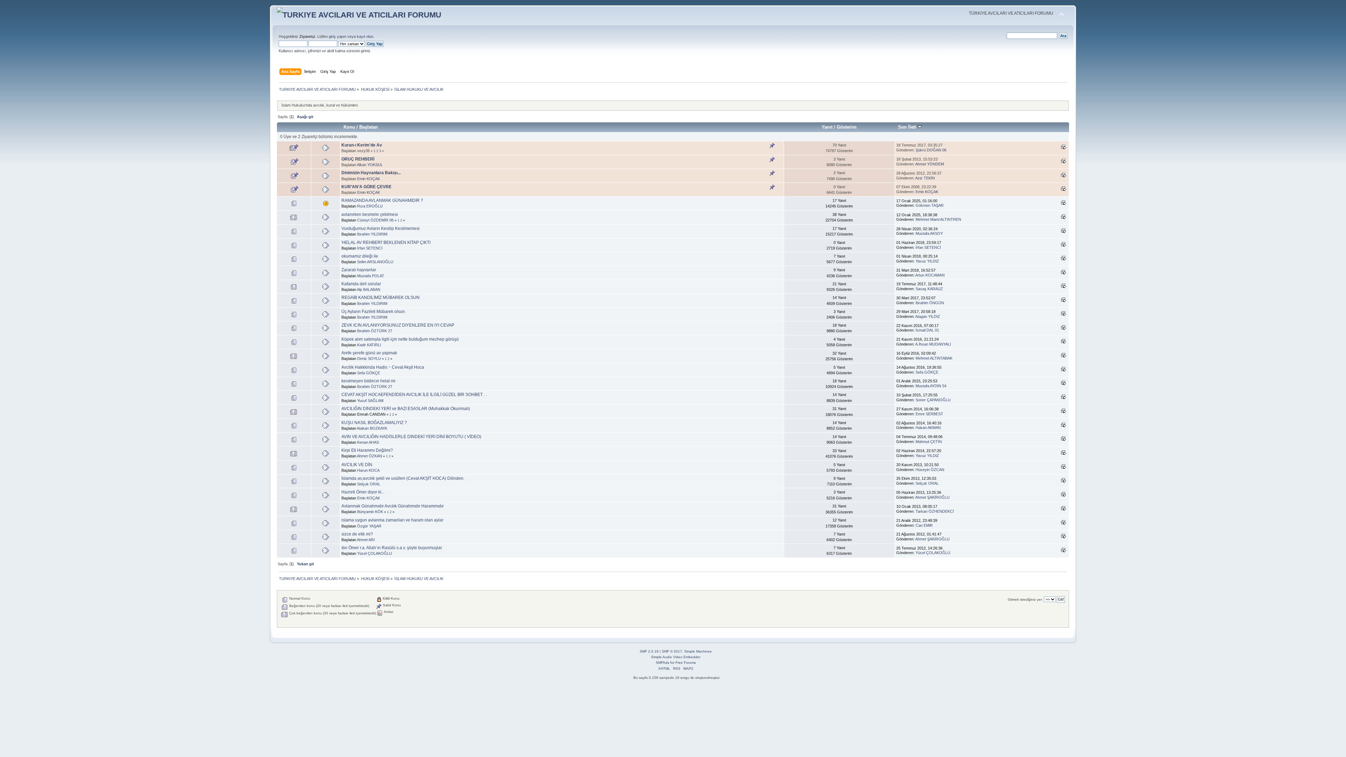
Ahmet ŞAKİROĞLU (932, 497)
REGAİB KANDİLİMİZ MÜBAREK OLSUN (380, 297)
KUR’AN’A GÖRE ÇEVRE (366, 186)
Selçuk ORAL (368, 484)
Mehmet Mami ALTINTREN (938, 219)
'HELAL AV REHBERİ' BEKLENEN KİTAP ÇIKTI (385, 242)
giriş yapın (337, 36)
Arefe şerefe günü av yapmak (369, 352)
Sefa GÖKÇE (368, 373)
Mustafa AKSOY (929, 233)
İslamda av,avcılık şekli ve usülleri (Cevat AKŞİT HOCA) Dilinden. (402, 478)
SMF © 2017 (672, 651)
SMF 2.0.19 (649, 651)
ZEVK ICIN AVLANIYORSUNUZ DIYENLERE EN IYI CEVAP (397, 325)
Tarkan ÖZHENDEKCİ (935, 511)
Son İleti (908, 127)
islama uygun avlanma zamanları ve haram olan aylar (392, 520)
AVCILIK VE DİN (356, 464)
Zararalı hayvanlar (358, 269)
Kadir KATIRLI (369, 345)
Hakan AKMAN (928, 427)
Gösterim (847, 127)
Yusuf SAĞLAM (370, 400)
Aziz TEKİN (925, 178)
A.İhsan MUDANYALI (933, 344)
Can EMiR (924, 525)
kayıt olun (365, 36)
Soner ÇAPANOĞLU (933, 400)
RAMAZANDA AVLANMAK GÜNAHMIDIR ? (382, 200)
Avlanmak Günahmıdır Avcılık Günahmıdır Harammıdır (392, 506)
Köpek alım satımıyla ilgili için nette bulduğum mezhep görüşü (400, 339)
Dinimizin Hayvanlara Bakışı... (371, 172)
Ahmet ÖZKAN (369, 456)
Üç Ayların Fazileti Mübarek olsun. (373, 311)
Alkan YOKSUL (370, 165)
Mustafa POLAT (370, 276)
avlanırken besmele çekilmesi (369, 214)
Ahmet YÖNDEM (929, 164)
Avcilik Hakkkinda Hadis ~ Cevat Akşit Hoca (382, 367)
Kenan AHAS (368, 442)
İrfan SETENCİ (369, 248)
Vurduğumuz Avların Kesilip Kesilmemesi (380, 228)
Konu (349, 127)
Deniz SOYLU (369, 358)
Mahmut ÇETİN (929, 441)
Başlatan (368, 127)
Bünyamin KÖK (370, 512)
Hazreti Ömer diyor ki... (363, 492)
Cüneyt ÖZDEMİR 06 (375, 220)
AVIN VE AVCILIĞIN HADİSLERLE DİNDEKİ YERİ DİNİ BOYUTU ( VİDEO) (411, 436)
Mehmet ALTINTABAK (934, 358)
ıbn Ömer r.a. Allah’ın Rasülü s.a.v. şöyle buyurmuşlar (391, 547)
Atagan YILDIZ (927, 316)
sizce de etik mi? (357, 534)
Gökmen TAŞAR (930, 205)
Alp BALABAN (368, 289)
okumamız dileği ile (359, 256)
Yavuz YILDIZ (927, 261)
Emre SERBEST (929, 414)
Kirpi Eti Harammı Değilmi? (367, 450)
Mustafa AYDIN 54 (931, 386)
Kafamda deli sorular (361, 283)
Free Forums (685, 662)
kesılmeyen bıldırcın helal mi (368, 380)
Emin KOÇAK (368, 179)
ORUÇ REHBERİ (357, 159)
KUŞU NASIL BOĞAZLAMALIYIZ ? (374, 422)
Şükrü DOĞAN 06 (931, 150)
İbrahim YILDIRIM (372, 234)
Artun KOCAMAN (930, 275)
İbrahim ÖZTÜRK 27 (374, 331)
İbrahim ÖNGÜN (930, 303)
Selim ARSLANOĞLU (375, 262)
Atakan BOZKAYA (372, 428)
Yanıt (827, 127)
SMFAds (662, 662)
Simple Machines (698, 651)
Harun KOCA (368, 470)
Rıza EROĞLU (370, 206)
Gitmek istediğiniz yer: (1025, 599)
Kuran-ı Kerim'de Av (361, 145)
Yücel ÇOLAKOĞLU (374, 553)
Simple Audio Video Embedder (675, 657)
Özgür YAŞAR (369, 526)
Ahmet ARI (366, 540)
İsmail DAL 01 (927, 330)
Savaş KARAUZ (929, 289)
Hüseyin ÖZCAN (930, 470)
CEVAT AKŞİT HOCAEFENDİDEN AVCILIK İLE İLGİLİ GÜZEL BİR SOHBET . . (414, 394)
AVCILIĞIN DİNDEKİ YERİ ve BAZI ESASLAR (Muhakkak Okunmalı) (405, 408)
